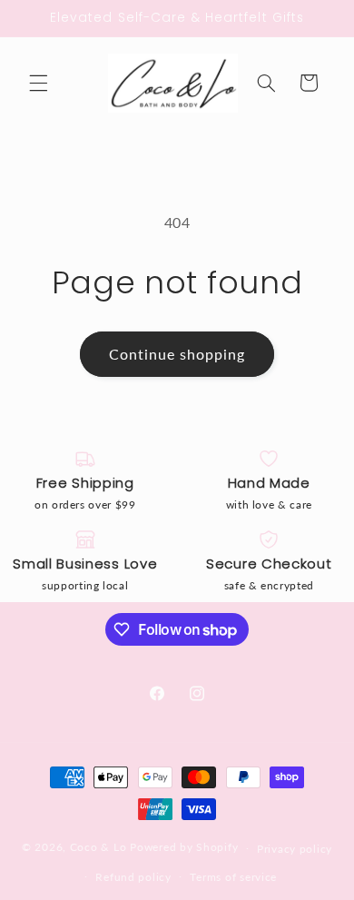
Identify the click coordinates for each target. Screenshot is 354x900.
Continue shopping (177, 353)
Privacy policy (294, 849)
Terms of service (233, 877)
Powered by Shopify (184, 848)
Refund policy (133, 877)
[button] (38, 83)
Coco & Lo (98, 848)
